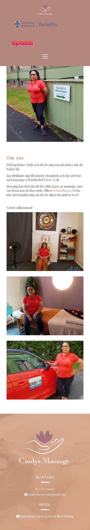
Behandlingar (62, 190)
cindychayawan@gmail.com (47, 494)
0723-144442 (46, 489)
